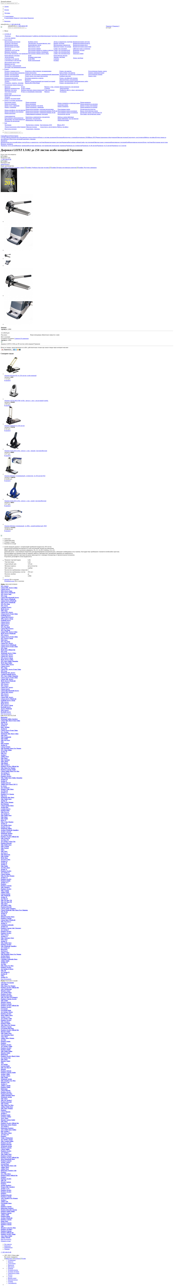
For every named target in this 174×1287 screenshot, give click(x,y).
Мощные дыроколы (11, 52)
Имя (2, 713)
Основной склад (9, 581)
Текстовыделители (10, 91)
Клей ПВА (31, 59)
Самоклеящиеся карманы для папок (37, 114)
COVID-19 (7, 34)
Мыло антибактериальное (24, 36)
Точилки (7, 97)
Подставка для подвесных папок (90, 114)
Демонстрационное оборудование (15, 127)
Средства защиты (10, 38)
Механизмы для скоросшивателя (15, 119)
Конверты (28, 79)
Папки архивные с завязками (35, 107)
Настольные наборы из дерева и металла (40, 50)
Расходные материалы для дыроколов (16, 53)
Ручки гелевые (25, 88)
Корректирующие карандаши (82, 46)
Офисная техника (31, 127)
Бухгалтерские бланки (95, 74)
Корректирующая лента (80, 45)
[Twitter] (16, 349)
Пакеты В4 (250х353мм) (32, 83)
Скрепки (56, 59)
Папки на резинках (10, 104)
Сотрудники (23, 18)
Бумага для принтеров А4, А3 (69, 83)
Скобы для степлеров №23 (62, 52)
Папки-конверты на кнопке (88, 107)
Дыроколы (8, 48)
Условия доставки (13, 1271)
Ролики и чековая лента (12, 71)
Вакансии (31, 18)
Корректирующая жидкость (81, 43)
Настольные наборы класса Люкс (38, 53)
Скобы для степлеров (60, 48)
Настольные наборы (34, 48)
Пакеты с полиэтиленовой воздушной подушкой (40, 81)
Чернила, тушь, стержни (51, 87)
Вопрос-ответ (12, 1278)
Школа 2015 (61, 125)
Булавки (56, 60)
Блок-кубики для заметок (67, 73)
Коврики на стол (10, 64)
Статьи (10, 1276)
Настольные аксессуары (12, 62)
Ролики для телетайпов (12, 76)
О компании (12, 1260)
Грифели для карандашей (12, 98)
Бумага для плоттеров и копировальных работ (74, 81)
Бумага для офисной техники (69, 78)
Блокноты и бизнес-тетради (13, 79)
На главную (8, 1244)
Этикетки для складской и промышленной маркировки (42, 74)
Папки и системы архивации (13, 100)
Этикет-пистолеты (30, 73)
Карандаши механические (13, 95)
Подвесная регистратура (87, 109)
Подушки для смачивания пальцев (15, 67)
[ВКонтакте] (14, 349)
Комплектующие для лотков (62, 46)
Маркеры (7, 87)
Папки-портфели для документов (15, 110)
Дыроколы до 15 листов (118, 145)
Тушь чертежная (49, 90)
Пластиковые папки (64, 109)
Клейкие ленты (33, 41)
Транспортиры (64, 88)
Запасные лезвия (78, 53)
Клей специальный (34, 60)
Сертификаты (12, 1283)
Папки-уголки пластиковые (89, 105)
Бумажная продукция (11, 78)
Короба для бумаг (59, 43)
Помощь (7, 1249)
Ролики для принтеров (12, 74)
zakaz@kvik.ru (5, 164)
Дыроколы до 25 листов (104, 145)
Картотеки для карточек (33, 118)
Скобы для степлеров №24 (62, 53)
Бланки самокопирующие (96, 73)
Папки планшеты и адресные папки (69, 103)
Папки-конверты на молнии (89, 104)
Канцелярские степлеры (12, 55)
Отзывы (10, 1281)
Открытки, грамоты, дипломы (14, 83)
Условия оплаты (13, 1270)
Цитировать (7, 713)
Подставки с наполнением (13, 65)
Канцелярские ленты (34, 45)
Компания (7, 1246)
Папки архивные (31, 102)
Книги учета (92, 76)
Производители (13, 1280)
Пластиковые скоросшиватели (14, 118)
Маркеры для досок (11, 90)
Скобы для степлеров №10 (62, 50)
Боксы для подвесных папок (89, 111)
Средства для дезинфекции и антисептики (64, 36)
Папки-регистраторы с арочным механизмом (40, 109)
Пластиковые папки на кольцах (67, 111)
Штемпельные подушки (12, 46)
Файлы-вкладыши (63, 120)
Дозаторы (8, 36)
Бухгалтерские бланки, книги (97, 71)
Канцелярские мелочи (60, 55)
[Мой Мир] (20, 349)
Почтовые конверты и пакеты (34, 78)
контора (6, 579)
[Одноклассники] (18, 349)
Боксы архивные (31, 104)
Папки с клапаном (10, 107)
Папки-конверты (85, 102)
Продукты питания (10, 129)
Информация (8, 1247)
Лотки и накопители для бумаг (63, 41)
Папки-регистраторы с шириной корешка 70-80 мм (41, 111)
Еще (5, 123)
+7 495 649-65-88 (15, 24)
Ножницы (76, 52)
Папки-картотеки (10, 113)
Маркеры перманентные (12, 88)
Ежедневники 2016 (46, 125)
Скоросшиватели (10, 116)
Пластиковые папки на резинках (68, 112)
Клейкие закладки (65, 76)
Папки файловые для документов (68, 118)
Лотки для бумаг (78, 58)
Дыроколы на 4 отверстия (74, 145)
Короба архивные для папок (34, 105)
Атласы (7, 81)
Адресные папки (63, 105)
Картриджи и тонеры (32, 125)
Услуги (10, 1275)
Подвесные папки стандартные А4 (91, 112)
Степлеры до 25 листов (12, 59)
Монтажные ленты (34, 46)
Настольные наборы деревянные (38, 52)
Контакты (7, 21)
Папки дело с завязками (12, 105)
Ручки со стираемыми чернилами (31, 91)
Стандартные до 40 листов (13, 60)
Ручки (23, 87)
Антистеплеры (9, 57)
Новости (16, 18)
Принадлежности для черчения (69, 87)
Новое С (7, 139)
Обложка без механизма (12, 121)
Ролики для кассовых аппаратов (15, 73)
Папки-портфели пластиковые (14, 111)
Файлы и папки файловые (66, 117)
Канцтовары (8, 40)
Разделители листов (64, 114)
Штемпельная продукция (12, 41)
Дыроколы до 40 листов (89, 145)
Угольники (63, 91)
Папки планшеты (63, 106)
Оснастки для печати (11, 43)
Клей (29, 55)
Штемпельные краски (11, 45)
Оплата (6, 10)
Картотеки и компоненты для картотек (38, 117)
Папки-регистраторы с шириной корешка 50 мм (40, 112)
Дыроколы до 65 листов (12, 50)
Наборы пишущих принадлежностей (32, 90)
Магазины (11, 1266)
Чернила (47, 91)
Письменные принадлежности (13, 85)
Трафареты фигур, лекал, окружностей (72, 90)
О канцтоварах (9, 16)
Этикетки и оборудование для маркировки (38, 71)
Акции (6, 6)
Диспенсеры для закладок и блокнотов (72, 74)
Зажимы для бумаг (59, 57)
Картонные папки (10, 102)
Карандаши (8, 93)
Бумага (6, 69)
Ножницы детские (78, 50)
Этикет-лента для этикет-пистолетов (36, 76)
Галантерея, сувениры (33, 129)
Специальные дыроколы (58, 145)
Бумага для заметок (66, 71)
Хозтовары (8, 125)
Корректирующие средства (81, 41)
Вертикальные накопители (62, 45)
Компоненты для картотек (34, 120)
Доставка (7, 13)
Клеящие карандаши (34, 57)
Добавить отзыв (6, 1241)
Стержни (47, 88)
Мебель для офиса (62, 127)
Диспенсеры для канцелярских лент (39, 43)
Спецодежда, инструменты (48, 127)
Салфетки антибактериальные (41, 36)
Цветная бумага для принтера (69, 79)
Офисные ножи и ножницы (81, 48)
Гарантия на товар (13, 1273)
